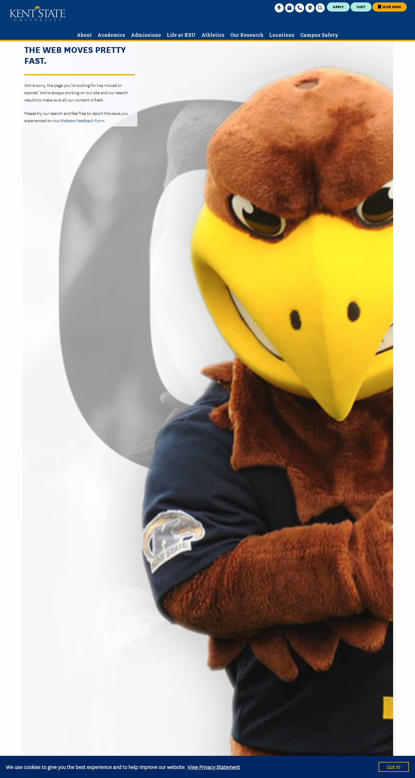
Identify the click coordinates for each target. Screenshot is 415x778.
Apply (338, 6)
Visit (360, 6)
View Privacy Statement (213, 766)
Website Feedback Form (82, 120)
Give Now (391, 6)
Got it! (393, 766)
